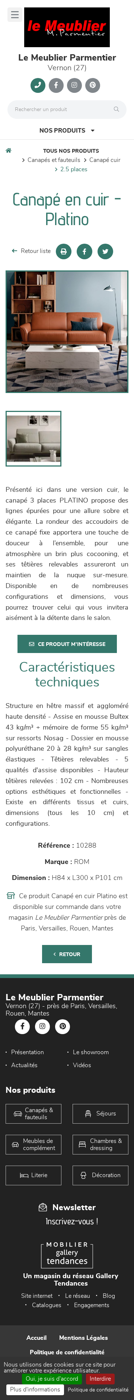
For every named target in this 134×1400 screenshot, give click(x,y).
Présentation (27, 1052)
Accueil (36, 1338)
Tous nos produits (71, 151)
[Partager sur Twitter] (105, 251)
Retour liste (36, 251)
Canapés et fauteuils (54, 160)
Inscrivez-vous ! (72, 1221)
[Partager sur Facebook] (84, 251)
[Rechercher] (118, 109)
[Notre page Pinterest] (92, 85)
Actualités (24, 1065)
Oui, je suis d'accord (52, 1379)
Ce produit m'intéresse (71, 644)
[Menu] (14, 14)
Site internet (36, 1296)
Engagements (91, 1305)
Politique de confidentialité (67, 1352)
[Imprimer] (63, 251)
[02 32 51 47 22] (38, 85)
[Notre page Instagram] (74, 85)
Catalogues (46, 1305)
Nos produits (62, 131)
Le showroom (91, 1052)
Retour (69, 954)
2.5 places (73, 169)
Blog (109, 1296)
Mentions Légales (83, 1338)
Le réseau (77, 1296)
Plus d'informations (35, 1390)
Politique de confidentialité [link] (98, 1390)
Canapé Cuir (104, 160)
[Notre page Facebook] (56, 85)
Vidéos (82, 1065)
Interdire (100, 1379)
